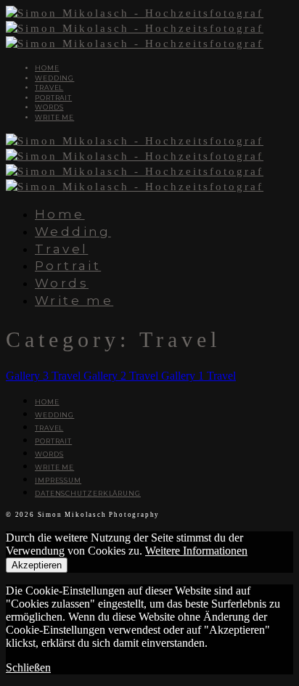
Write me (54, 117)
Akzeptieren (37, 565)
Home (47, 68)
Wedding (54, 78)
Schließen (28, 667)
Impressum (58, 480)
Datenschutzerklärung (88, 493)
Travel (49, 87)
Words (49, 107)
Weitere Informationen (196, 550)
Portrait (53, 98)
